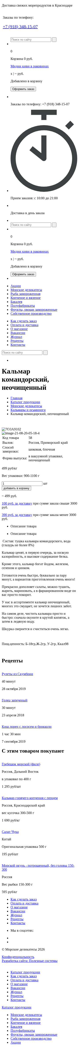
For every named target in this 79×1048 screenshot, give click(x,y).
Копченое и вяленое (26, 298)
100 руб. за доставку (17, 503)
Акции (16, 286)
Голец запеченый (14, 700)
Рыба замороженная (25, 294)
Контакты (18, 345)
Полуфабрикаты (23, 305)
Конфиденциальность (18, 957)
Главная (16, 398)
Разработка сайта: (29, 961)
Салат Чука (10, 832)
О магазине (19, 329)
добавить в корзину (16, 488)
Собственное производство (31, 313)
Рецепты (17, 341)
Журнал (16, 337)
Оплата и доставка (24, 325)
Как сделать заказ (24, 321)
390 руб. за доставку (17, 515)
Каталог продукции (25, 402)
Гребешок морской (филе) (21, 764)
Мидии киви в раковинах (30, 66)
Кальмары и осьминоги (28, 410)
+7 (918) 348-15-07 (20, 26)
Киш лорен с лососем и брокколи (27, 726)
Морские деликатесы (26, 290)
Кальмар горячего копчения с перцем (30, 798)
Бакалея (16, 302)
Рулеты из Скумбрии (17, 674)
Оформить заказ (23, 89)
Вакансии (18, 333)
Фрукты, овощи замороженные (34, 309)
